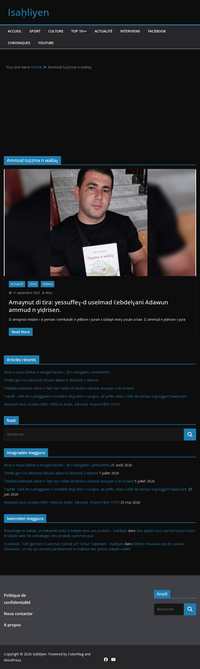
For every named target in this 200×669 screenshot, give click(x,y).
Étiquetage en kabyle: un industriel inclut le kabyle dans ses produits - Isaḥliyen (65, 530)
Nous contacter (18, 613)
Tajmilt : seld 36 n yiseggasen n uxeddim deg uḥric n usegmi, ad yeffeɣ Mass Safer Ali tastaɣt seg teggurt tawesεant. (95, 396)
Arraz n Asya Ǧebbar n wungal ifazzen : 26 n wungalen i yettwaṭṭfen (57, 372)
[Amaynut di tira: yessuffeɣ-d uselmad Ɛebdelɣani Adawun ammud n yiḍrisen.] (100, 222)
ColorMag (76, 654)
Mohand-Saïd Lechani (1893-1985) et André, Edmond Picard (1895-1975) (62, 404)
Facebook (157, 31)
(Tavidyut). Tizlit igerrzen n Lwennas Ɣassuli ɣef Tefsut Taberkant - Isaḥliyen (64, 543)
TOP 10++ (79, 31)
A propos (12, 625)
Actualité (103, 31)
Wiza (49, 293)
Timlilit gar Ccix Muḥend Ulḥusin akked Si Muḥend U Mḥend (51, 380)
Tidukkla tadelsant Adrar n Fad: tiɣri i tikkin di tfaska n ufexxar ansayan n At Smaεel (69, 388)
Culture (55, 31)
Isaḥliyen (28, 12)
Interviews (130, 31)
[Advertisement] (100, 107)
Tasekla (47, 284)
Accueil (15, 31)
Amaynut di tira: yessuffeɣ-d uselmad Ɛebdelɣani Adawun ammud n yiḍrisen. (88, 306)
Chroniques (19, 42)
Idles (33, 284)
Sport (35, 31)
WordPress (12, 660)
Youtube (46, 42)
